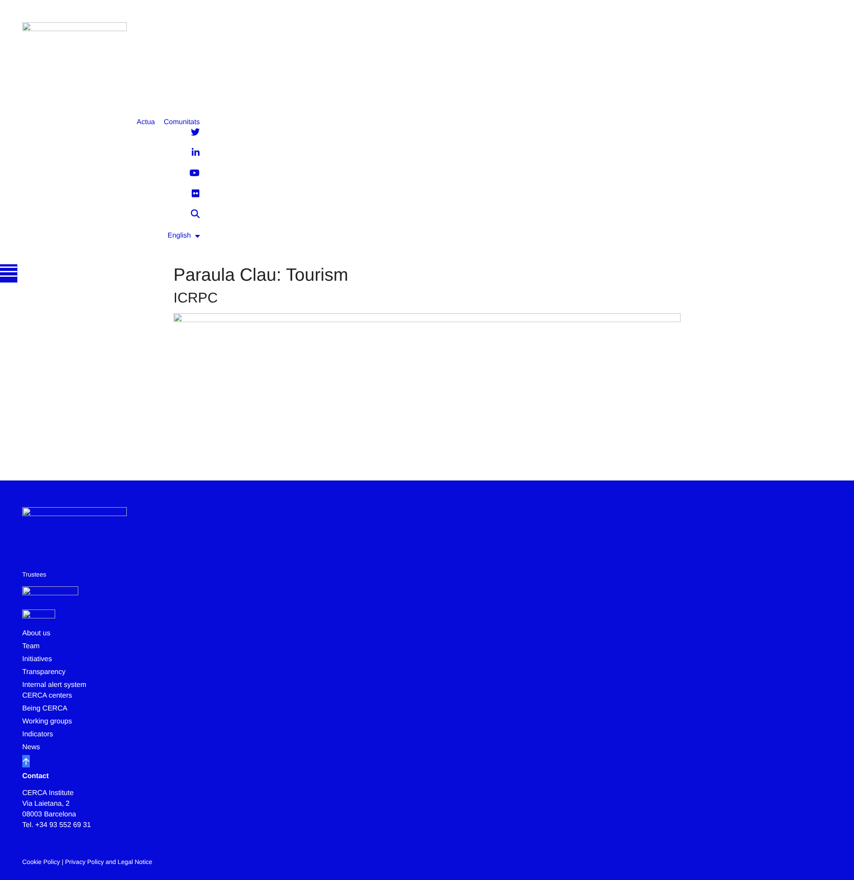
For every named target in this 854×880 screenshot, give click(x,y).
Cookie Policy (41, 861)
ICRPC (195, 298)
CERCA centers (47, 695)
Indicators (37, 734)
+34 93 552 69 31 (63, 825)
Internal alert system (54, 685)
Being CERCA (44, 708)
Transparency (43, 672)
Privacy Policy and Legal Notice (108, 861)
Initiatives (37, 659)
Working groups (47, 721)
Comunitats (182, 122)
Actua (146, 122)
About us (36, 633)
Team (31, 646)
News (31, 747)
